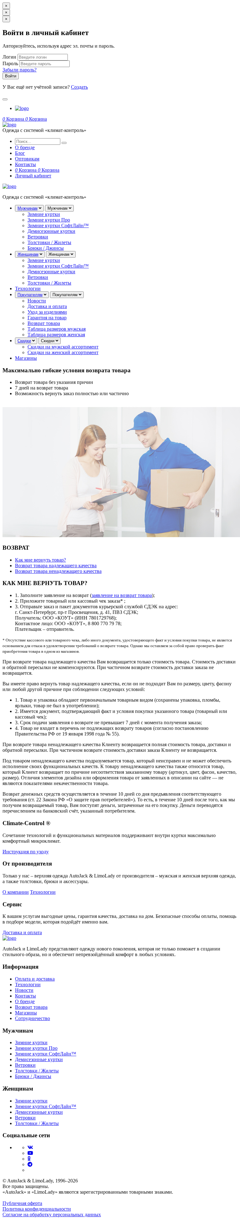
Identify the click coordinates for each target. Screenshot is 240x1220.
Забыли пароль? (19, 69)
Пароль (10, 63)
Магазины (26, 358)
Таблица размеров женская (56, 334)
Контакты (25, 995)
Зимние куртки (44, 214)
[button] (13, 119)
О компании (15, 892)
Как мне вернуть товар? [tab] (40, 560)
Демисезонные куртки (51, 231)
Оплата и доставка (35, 979)
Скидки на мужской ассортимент (63, 346)
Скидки (24, 340)
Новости (37, 300)
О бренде (25, 1001)
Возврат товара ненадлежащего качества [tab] (58, 571)
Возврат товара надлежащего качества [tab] (56, 565)
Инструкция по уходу (25, 851)
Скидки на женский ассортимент (63, 352)
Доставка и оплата (47, 306)
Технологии (28, 288)
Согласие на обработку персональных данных (51, 1214)
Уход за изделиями (47, 312)
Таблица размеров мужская (57, 329)
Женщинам (28, 254)
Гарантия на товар (47, 317)
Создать (79, 87)
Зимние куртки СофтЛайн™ (58, 225)
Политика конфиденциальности (36, 1209)
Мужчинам (28, 208)
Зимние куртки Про (49, 220)
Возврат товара (44, 323)
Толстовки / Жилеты (49, 242)
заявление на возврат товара (122, 595)
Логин (9, 57)
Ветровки (38, 236)
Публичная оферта (22, 1203)
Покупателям (30, 294)
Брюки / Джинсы (46, 248)
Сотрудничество (32, 1018)
